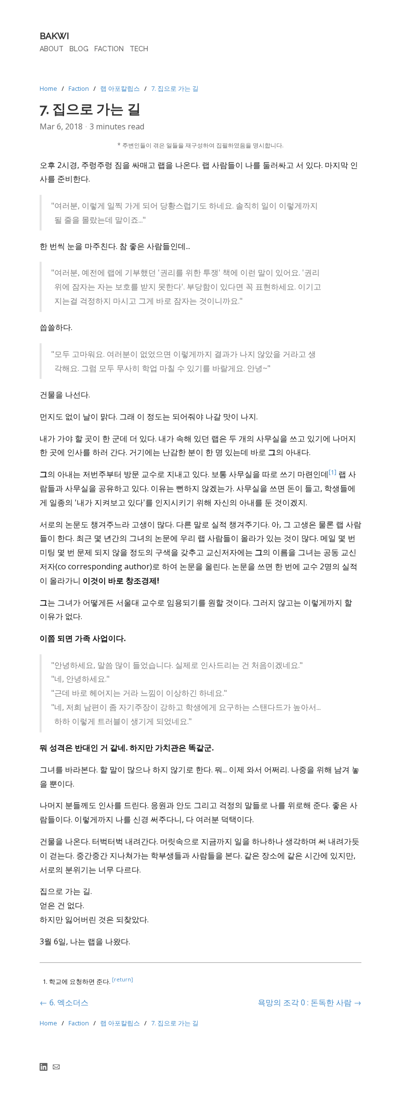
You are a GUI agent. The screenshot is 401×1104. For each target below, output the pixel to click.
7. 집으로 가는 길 (175, 88)
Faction (78, 88)
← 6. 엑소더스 (64, 1002)
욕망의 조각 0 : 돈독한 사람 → (309, 1002)
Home (48, 88)
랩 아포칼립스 (120, 88)
